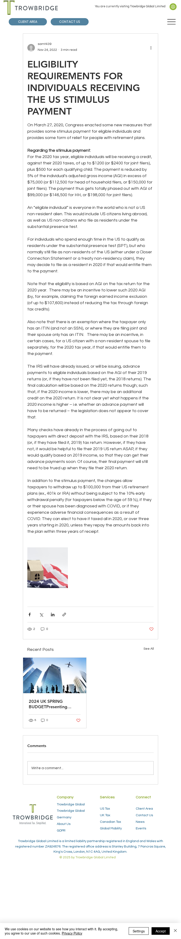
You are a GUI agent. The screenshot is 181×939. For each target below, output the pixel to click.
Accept (161, 931)
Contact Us (144, 815)
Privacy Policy (72, 933)
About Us (63, 824)
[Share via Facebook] (29, 614)
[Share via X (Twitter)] (41, 614)
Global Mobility (111, 828)
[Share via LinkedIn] (52, 614)
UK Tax (105, 815)
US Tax (105, 808)
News (140, 822)
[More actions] (151, 48)
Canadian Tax (110, 822)
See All (149, 648)
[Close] (175, 931)
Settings (139, 931)
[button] (173, 6)
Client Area (144, 808)
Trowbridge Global (71, 804)
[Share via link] (64, 614)
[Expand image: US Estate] (47, 567)
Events (141, 828)
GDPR (61, 830)
